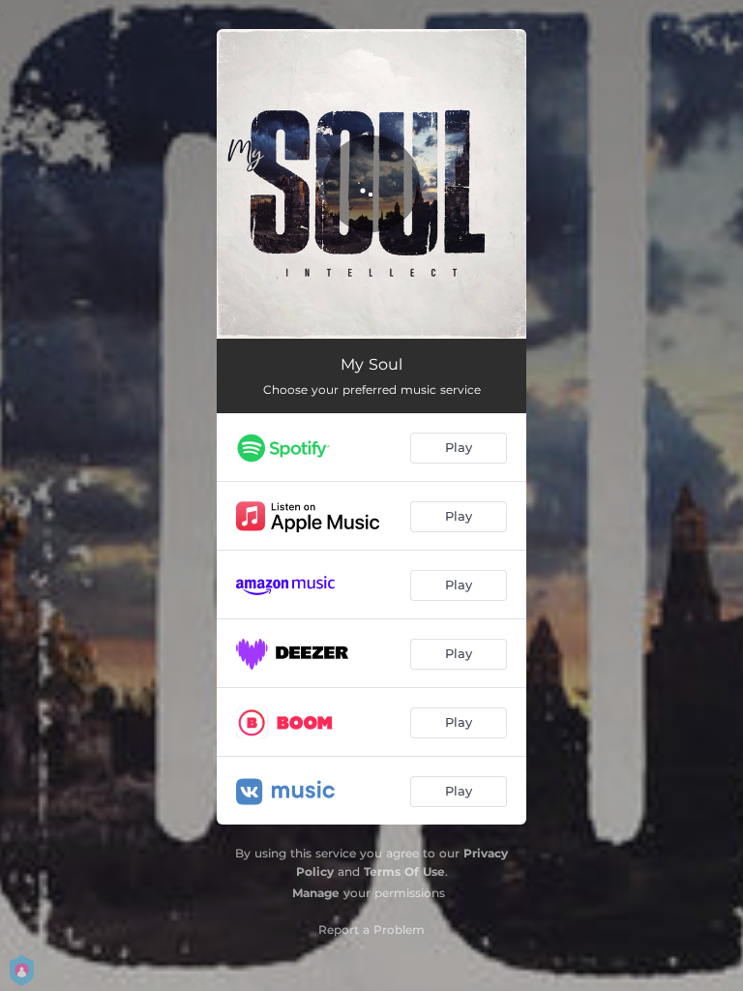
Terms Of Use (404, 871)
